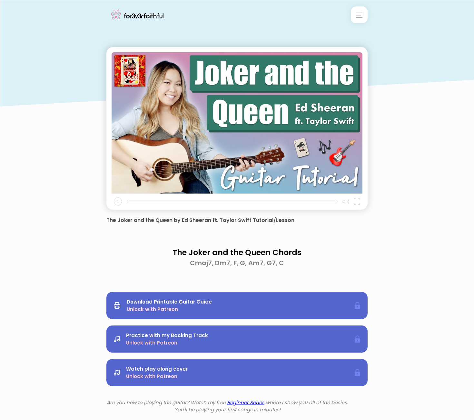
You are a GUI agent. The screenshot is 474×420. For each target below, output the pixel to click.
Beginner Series (245, 402)
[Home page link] (137, 14)
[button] (118, 201)
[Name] (359, 14)
